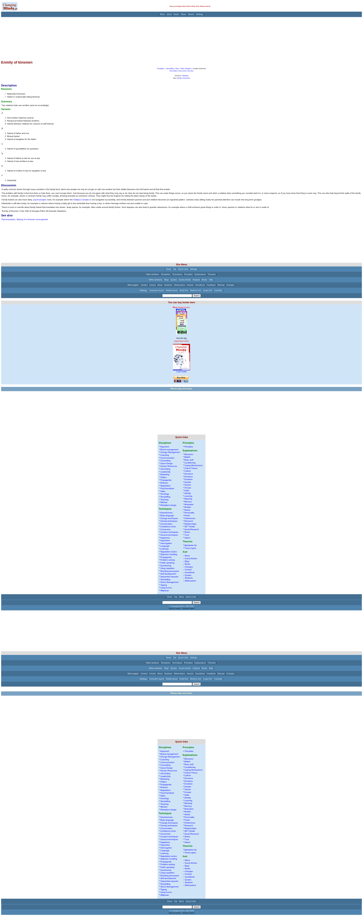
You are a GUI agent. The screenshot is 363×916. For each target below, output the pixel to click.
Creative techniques (169, 532)
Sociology (164, 494)
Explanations (200, 274)
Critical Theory (190, 468)
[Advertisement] (86, 37)
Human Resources (168, 466)
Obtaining (185, 75)
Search (191, 14)
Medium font (195, 290)
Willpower (164, 590)
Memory (188, 501)
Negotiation (165, 486)
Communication (167, 458)
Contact (144, 285)
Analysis (196, 280)
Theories (212, 274)
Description (173, 71)
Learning (188, 496)
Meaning (188, 499)
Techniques (177, 274)
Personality (189, 512)
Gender (187, 482)
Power (187, 515)
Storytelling (170, 68)
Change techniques (169, 518)
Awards (190, 285)
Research (188, 521)
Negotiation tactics (168, 552)
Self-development (168, 574)
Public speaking (167, 563)
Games (187, 485)
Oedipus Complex (81, 199)
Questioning (165, 565)
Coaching (164, 455)
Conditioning (190, 463)
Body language (167, 515)
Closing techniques (168, 521)
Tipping (163, 585)
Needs (187, 510)
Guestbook (200, 285)
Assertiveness (166, 512)
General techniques (169, 535)
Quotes (173, 280)
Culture (187, 471)
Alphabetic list (190, 545)
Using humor (166, 588)
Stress (187, 532)
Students (168, 285)
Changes (230, 285)
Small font (183, 290)
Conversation (166, 524)
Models (187, 507)
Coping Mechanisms (193, 465)
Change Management (170, 452)
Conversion (165, 529)
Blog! (166, 280)
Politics (163, 477)
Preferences (189, 518)
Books (176, 14)
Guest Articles (191, 558)
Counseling (165, 460)
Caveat (152, 285)
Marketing (164, 474)
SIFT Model (189, 526)
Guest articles (185, 280)
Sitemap (221, 285)
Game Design (166, 463)
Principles (188, 274)
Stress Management (169, 582)
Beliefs (187, 457)
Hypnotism (165, 540)
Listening (164, 549)
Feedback (211, 285)
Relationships (190, 524)
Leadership (165, 472)
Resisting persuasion (169, 571)
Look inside (181, 371)
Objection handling (168, 554)
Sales (162, 491)
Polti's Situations (186, 68)
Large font (207, 290)
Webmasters (179, 285)
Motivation (189, 504)
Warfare (163, 502)
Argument (164, 447)
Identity (187, 493)
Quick (169, 14)
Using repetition (167, 568)
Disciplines (161, 68)
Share (183, 14)
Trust (186, 535)
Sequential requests (169, 576)
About (159, 285)
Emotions (188, 476)
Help (211, 280)
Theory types (190, 548)
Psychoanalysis (8, 219)
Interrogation (166, 543)
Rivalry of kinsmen (183, 78)
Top (174, 269)
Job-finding (165, 469)
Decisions (188, 474)
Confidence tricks (168, 526)
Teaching (164, 499)
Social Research (191, 529)
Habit (186, 490)
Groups (187, 488)
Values (187, 538)
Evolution (188, 479)
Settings (199, 14)
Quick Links (183, 269)
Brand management (169, 449)
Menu (162, 14)
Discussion (182, 71)
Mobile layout (172, 290)
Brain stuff (188, 460)
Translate (218, 290)
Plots (177, 68)
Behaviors (188, 454)
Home (168, 269)
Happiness (165, 538)
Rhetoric (164, 483)
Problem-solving (167, 560)
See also (191, 71)
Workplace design (168, 505)
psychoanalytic (39, 199)
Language (164, 546)
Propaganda (165, 480)
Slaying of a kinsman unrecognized (32, 219)
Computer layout (156, 290)
